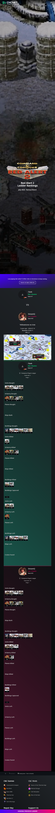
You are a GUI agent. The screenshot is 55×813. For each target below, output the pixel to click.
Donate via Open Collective (28, 282)
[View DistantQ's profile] (22, 316)
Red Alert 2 (12, 773)
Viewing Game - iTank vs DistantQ (26, 773)
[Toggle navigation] (51, 3)
